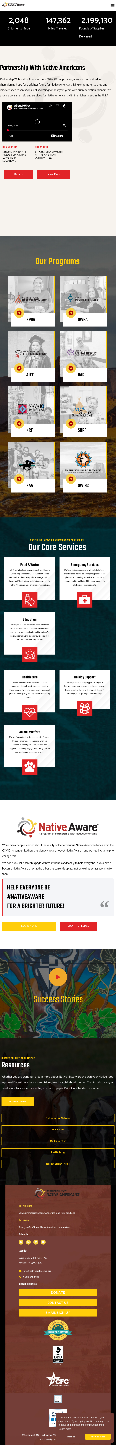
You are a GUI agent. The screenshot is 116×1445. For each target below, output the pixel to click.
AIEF (30, 375)
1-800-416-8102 (31, 1277)
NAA (29, 485)
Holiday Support (84, 677)
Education (30, 620)
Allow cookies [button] (98, 1436)
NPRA (30, 319)
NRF (29, 430)
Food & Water (29, 565)
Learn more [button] (65, 1429)
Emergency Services (85, 565)
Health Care (30, 677)
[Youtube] (43, 1242)
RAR (81, 375)
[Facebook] (21, 1242)
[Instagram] (28, 1242)
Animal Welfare (29, 732)
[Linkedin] (35, 1242)
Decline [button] (71, 1436)
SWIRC (83, 485)
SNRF (82, 430)
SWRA (83, 319)
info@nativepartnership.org (37, 1271)
